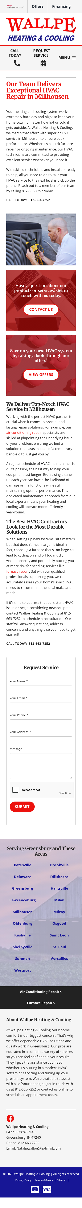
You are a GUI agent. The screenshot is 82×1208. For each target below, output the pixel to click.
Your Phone (19, 715)
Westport (22, 970)
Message (16, 749)
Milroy (59, 911)
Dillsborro (59, 876)
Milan (59, 900)
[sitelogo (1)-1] (41, 18)
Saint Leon (59, 935)
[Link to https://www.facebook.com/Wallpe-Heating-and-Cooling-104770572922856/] (10, 1118)
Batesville (22, 864)
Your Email (18, 698)
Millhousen (23, 911)
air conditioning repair (24, 432)
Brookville (59, 864)
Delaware (22, 876)
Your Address (20, 732)
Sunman (22, 958)
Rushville (22, 935)
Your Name (19, 681)
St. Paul (59, 946)
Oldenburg (22, 923)
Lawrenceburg (22, 900)
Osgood (59, 923)
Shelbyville (23, 946)
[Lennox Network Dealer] (17, 6)
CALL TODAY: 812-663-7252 (28, 200)
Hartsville (59, 888)
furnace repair (17, 571)
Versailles (59, 958)
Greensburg (22, 888)
